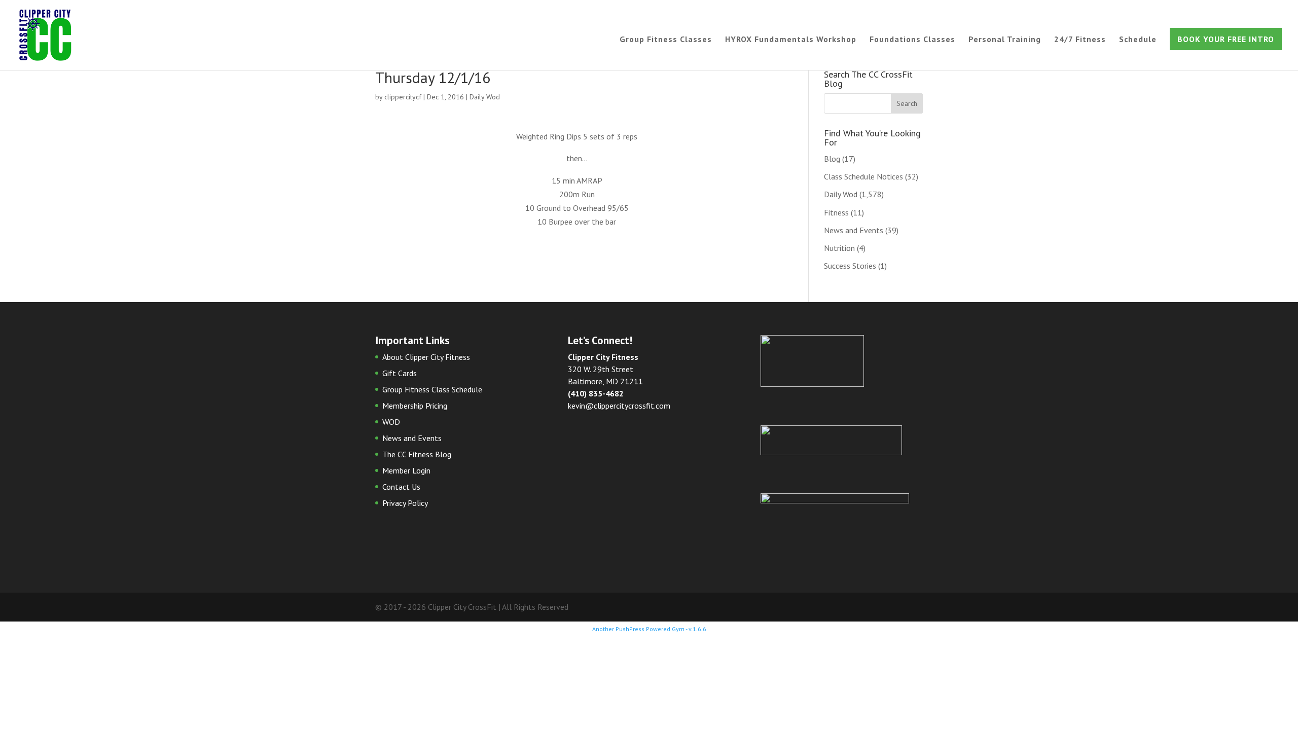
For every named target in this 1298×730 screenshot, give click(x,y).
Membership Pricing (414, 405)
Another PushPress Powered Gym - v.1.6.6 (649, 629)
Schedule (1138, 39)
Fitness (836, 212)
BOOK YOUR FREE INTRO (1225, 39)
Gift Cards (399, 373)
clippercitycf (402, 96)
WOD (391, 422)
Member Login (406, 470)
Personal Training (1004, 39)
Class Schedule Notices (863, 176)
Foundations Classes (912, 39)
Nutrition (839, 248)
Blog (832, 159)
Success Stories (850, 266)
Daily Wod (485, 96)
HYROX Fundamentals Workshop (790, 39)
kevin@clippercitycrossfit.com (619, 405)
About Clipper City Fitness (426, 357)
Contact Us (401, 487)
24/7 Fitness (1080, 39)
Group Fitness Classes (666, 39)
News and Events (853, 230)
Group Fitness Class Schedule (432, 389)
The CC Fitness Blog (416, 454)
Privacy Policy (405, 503)
